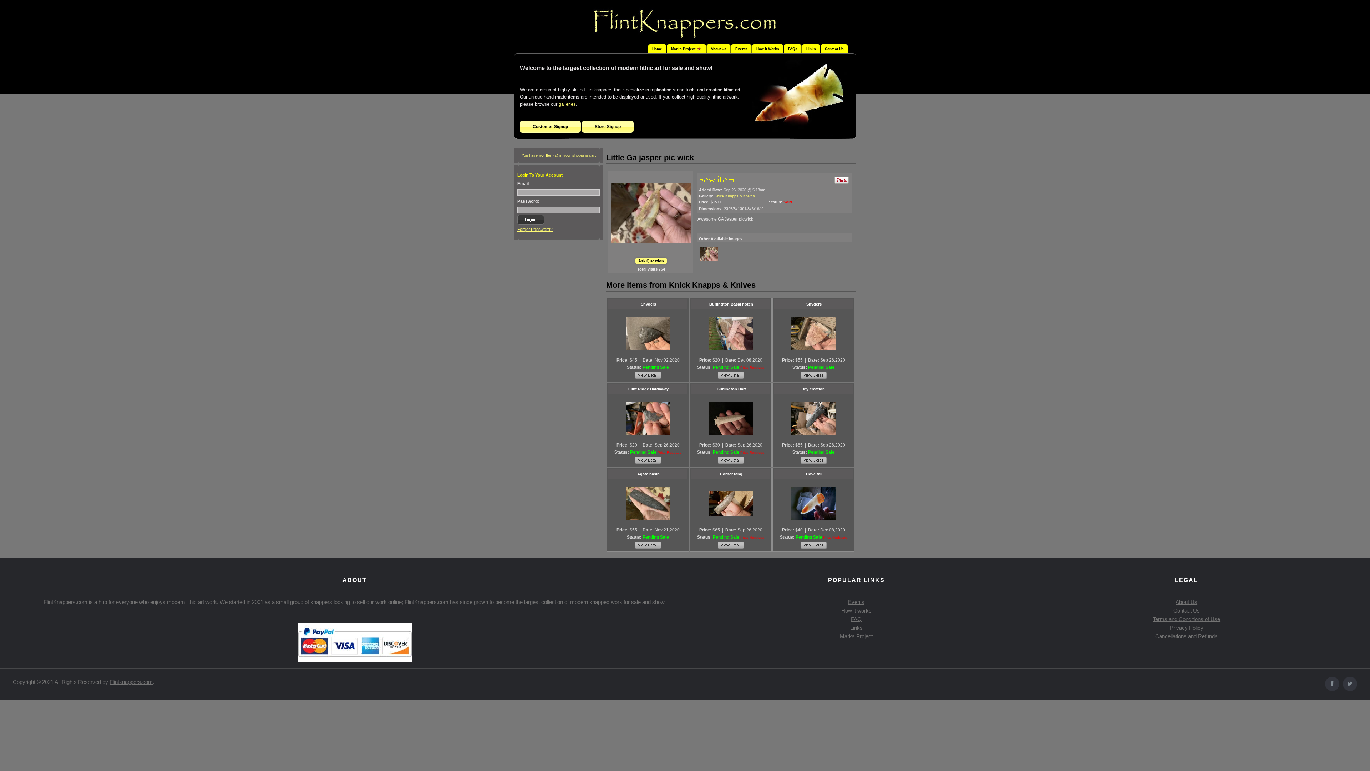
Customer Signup (550, 126)
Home (657, 49)
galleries (567, 104)
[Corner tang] (730, 503)
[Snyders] (648, 333)
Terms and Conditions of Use (1186, 619)
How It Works (767, 49)
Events (741, 49)
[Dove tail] (813, 503)
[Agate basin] (648, 503)
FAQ (856, 619)
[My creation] (813, 418)
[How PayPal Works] (355, 660)
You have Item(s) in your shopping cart (559, 155)
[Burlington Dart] (730, 418)
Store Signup (608, 126)
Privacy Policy (1186, 628)
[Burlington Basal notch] (730, 333)
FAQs (792, 49)
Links (811, 49)
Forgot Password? (535, 229)
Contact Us (834, 49)
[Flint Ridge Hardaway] (648, 418)
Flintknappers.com (131, 682)
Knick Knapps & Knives (735, 196)
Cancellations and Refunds (1186, 636)
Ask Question (651, 261)
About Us (718, 49)
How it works (856, 611)
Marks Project (856, 636)
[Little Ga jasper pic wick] (651, 213)
